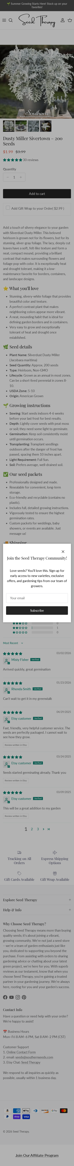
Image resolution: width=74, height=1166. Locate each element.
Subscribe (37, 610)
